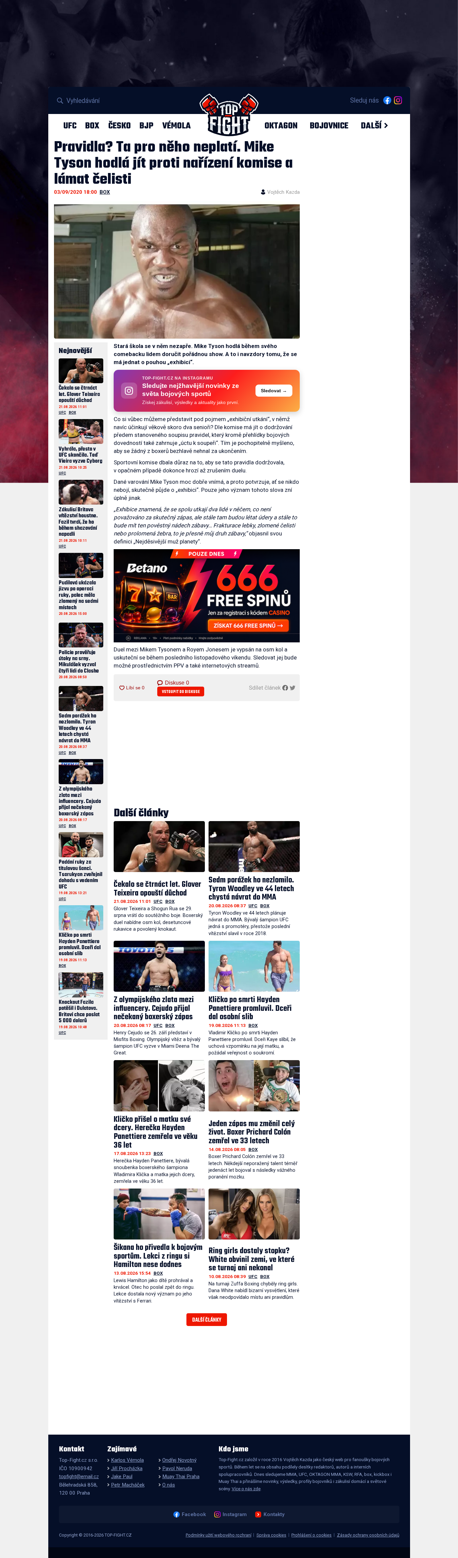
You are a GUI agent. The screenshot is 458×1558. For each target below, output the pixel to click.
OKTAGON (281, 126)
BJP (146, 126)
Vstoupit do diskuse (181, 692)
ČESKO (119, 126)
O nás (168, 1485)
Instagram (234, 1514)
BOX (92, 126)
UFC (69, 126)
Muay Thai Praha (180, 1477)
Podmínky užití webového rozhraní (218, 1535)
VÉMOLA (176, 126)
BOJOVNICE (329, 126)
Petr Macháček (128, 1485)
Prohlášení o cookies (311, 1535)
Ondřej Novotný (179, 1460)
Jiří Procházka (126, 1468)
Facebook (194, 1514)
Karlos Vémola (127, 1460)
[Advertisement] (207, 755)
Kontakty (274, 1514)
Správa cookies (271, 1535)
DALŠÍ (371, 126)
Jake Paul (121, 1477)
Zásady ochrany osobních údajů (368, 1535)
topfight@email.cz (79, 1477)
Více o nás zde (246, 1488)
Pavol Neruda (177, 1468)
